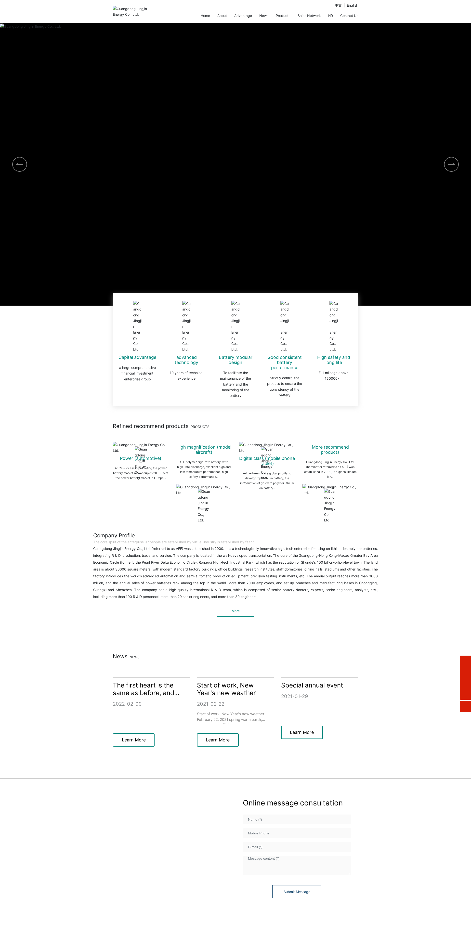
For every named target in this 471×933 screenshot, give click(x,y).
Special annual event (312, 685)
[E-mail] (465, 672)
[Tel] (465, 683)
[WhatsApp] (465, 661)
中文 (338, 5)
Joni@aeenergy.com (144, 878)
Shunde (344, 926)
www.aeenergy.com (147, 870)
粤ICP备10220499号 (238, 921)
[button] (451, 164)
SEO (354, 926)
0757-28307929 (148, 846)
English (352, 5)
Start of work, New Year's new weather (226, 689)
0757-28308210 (195, 854)
